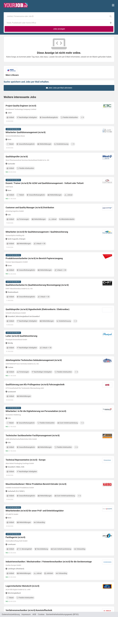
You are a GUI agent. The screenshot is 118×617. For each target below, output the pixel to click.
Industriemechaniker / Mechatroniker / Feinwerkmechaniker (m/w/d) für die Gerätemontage (49, 561)
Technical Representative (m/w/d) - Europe (26, 460)
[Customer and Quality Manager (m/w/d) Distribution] (59, 215)
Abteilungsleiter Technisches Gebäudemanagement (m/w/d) (34, 360)
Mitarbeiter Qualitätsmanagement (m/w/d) (26, 132)
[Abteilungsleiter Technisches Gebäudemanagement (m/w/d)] (59, 367)
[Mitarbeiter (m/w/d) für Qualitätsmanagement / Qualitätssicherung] (59, 239)
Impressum (26, 614)
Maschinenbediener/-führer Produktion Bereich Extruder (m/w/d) (36, 484)
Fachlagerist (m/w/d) (15, 537)
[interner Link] (16, 5)
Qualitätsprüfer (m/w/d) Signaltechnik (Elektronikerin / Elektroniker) (37, 309)
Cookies (41, 614)
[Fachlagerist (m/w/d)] (59, 543)
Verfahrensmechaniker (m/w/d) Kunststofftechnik (29, 610)
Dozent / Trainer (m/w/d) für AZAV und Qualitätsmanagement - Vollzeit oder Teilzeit (45, 183)
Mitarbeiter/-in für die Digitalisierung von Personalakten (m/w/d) (36, 411)
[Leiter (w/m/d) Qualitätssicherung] (59, 342)
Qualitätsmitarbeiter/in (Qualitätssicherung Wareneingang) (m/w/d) (37, 285)
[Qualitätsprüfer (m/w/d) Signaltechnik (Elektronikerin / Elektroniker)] (59, 316)
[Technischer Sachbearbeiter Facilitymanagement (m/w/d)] (59, 443)
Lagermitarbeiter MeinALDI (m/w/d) (22, 586)
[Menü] (113, 5)
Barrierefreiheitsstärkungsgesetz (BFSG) (62, 614)
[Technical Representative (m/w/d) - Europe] (59, 467)
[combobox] (57, 16)
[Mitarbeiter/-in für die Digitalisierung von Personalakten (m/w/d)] (59, 417)
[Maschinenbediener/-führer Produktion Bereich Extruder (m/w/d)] (59, 491)
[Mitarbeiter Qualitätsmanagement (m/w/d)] (59, 138)
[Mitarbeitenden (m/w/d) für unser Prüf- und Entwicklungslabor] (59, 516)
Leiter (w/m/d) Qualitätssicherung (21, 336)
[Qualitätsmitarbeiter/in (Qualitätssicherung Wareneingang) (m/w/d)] (59, 291)
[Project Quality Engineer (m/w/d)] (59, 113)
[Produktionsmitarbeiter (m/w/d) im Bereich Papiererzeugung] (59, 264)
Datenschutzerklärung (11, 614)
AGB (34, 614)
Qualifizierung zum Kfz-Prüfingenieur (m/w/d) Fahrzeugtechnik (35, 384)
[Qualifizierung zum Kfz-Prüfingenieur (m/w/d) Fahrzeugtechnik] (59, 392)
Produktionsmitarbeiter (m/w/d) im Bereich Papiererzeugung (34, 258)
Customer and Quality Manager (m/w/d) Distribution (30, 207)
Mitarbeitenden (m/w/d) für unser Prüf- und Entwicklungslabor (35, 510)
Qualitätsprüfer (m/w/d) (17, 156)
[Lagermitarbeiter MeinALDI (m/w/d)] (59, 593)
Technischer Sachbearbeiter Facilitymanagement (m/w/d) (33, 435)
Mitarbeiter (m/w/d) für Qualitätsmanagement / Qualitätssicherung (37, 232)
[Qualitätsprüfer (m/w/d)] (59, 164)
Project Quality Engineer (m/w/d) (21, 105)
